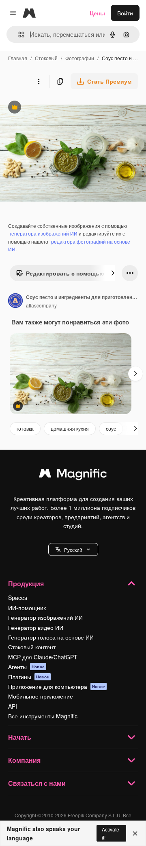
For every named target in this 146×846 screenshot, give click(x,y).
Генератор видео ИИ (35, 627)
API (12, 706)
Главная (17, 58)
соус (111, 428)
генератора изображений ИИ (43, 233)
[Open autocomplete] (18, 35)
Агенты (26, 667)
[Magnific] (73, 475)
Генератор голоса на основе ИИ (51, 637)
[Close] (135, 833)
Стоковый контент (32, 647)
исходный (54, 108)
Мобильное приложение (40, 696)
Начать (19, 737)
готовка (25, 428)
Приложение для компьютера (56, 686)
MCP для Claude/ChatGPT (42, 657)
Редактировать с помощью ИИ (65, 275)
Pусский (73, 549)
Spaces (17, 597)
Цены (97, 13)
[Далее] (112, 273)
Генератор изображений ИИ (45, 617)
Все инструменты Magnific (42, 716)
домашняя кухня (70, 428)
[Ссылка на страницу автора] (15, 301)
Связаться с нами (37, 783)
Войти (125, 13)
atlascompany (41, 305)
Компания (24, 760)
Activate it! (110, 833)
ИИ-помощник (27, 608)
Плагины (28, 677)
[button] (73, 549)
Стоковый (46, 58)
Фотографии (79, 58)
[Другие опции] (38, 81)
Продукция (26, 583)
